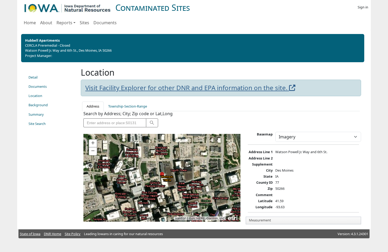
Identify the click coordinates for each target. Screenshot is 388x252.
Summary (36, 114)
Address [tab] (93, 106)
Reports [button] (64, 23)
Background (38, 105)
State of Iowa (30, 233)
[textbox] (114, 122)
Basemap (265, 134)
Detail (33, 77)
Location (35, 95)
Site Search (37, 123)
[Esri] (233, 217)
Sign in (363, 7)
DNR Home (52, 233)
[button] (152, 122)
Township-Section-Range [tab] (127, 106)
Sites (84, 23)
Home (30, 23)
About (46, 23)
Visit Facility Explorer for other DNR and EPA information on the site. (187, 88)
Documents (105, 23)
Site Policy (73, 233)
